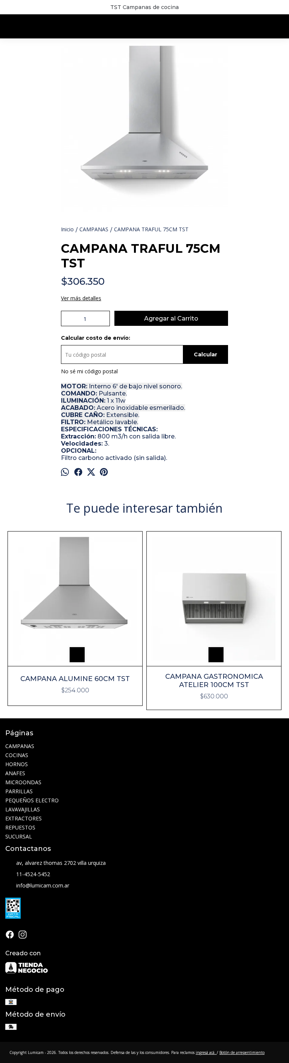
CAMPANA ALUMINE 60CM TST (75, 679)
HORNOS (16, 764)
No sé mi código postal (89, 371)
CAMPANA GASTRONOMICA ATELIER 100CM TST (214, 680)
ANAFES (15, 773)
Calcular (205, 354)
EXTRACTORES (23, 818)
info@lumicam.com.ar (42, 885)
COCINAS (16, 755)
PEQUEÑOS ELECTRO (32, 800)
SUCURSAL (18, 836)
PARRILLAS (19, 791)
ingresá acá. (206, 1052)
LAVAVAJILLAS (22, 809)
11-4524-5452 (33, 874)
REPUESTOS (20, 827)
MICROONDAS (23, 782)
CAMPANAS (19, 746)
